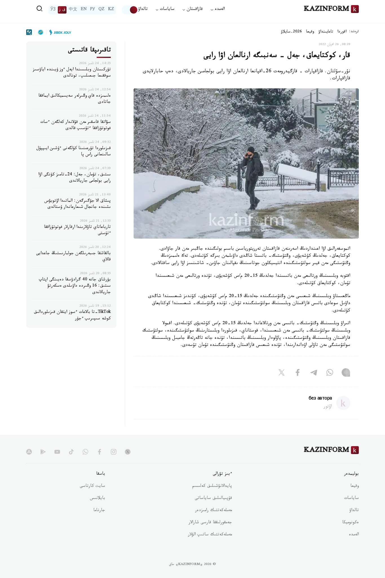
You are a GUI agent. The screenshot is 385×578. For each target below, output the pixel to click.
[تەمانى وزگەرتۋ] (130, 9)
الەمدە (354, 535)
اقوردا (341, 32)
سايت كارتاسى (92, 486)
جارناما (99, 511)
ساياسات (351, 499)
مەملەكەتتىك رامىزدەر (213, 511)
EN (84, 10)
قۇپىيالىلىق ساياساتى (213, 499)
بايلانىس (97, 499)
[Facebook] (297, 373)
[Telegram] (313, 373)
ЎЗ (53, 10)
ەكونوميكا (350, 523)
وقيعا (310, 32)
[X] (281, 373)
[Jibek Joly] (58, 32)
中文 (73, 10)
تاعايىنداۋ (325, 32)
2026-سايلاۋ (291, 32)
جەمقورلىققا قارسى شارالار (210, 523)
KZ (111, 10)
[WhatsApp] (329, 373)
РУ (92, 10)
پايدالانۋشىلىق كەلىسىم (212, 486)
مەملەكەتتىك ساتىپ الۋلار (210, 535)
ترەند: (354, 32)
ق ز (62, 10)
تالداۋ (143, 10)
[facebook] (99, 452)
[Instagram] (345, 373)
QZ (101, 10)
